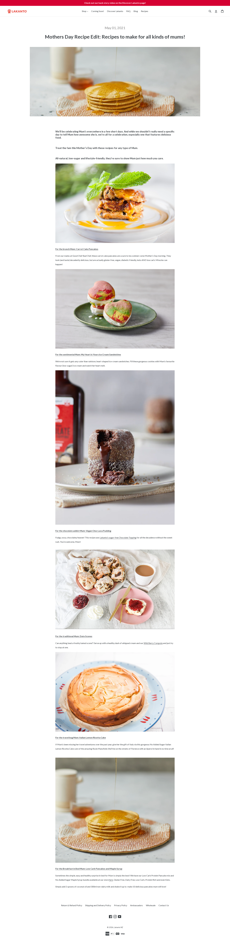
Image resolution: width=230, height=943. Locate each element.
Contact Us (164, 905)
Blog (136, 11)
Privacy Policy (120, 905)
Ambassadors (136, 905)
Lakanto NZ (118, 927)
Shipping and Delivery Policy (98, 905)
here (111, 880)
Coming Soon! (97, 11)
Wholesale (150, 905)
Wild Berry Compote (153, 643)
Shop (85, 11)
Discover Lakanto (115, 11)
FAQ (128, 11)
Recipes (144, 11)
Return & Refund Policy (71, 905)
